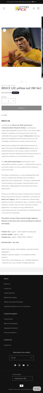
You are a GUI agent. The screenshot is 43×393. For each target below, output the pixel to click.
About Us (7, 284)
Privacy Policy (8, 319)
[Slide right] (26, 82)
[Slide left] (17, 82)
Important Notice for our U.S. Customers (17, 306)
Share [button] (5, 115)
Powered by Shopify (29, 389)
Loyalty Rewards (9, 293)
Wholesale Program (10, 297)
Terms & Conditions (10, 332)
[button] (4, 8)
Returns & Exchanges (10, 323)
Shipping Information (11, 328)
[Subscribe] (31, 357)
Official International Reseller (13, 302)
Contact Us (7, 288)
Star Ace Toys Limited (18, 389)
